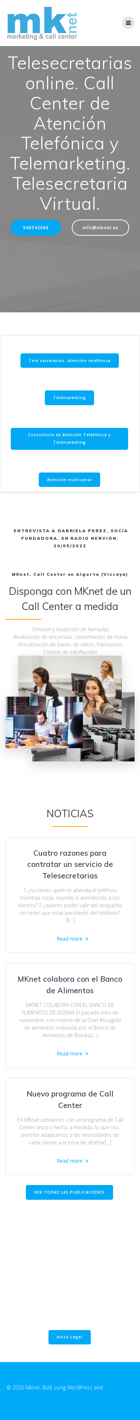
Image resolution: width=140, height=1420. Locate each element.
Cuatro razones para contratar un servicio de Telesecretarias (70, 864)
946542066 (36, 227)
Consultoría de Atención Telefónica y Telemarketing (69, 438)
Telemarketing (69, 397)
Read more (70, 938)
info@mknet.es (100, 227)
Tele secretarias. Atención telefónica (70, 360)
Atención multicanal (69, 479)
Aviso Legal (70, 1336)
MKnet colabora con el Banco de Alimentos (70, 984)
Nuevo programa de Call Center (70, 1099)
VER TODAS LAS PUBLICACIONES (69, 1192)
